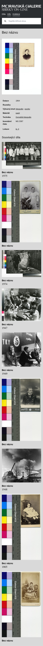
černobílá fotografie (23, 117)
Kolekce (16, 14)
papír (18, 113)
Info (9, 14)
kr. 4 (17, 129)
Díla (4, 14)
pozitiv (27, 109)
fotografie (19, 109)
